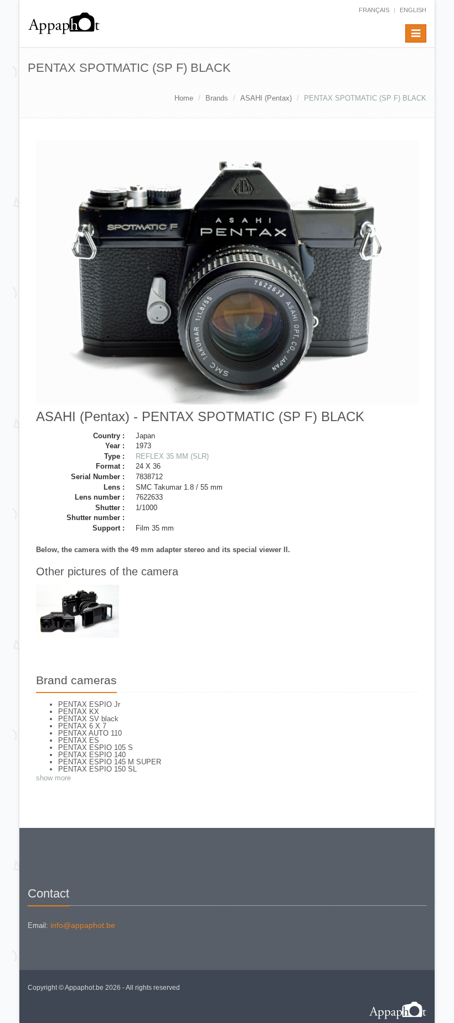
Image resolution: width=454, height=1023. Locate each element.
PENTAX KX (78, 711)
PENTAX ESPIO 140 (92, 755)
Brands (216, 98)
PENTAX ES (78, 740)
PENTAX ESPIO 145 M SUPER (109, 762)
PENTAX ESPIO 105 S (95, 747)
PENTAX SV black (88, 719)
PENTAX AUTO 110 (90, 733)
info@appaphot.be (82, 925)
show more (53, 778)
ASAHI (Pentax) (266, 98)
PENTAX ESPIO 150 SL (97, 769)
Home (183, 98)
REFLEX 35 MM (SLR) (172, 456)
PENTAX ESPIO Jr (89, 704)
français (374, 10)
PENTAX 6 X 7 (82, 726)
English (413, 10)
